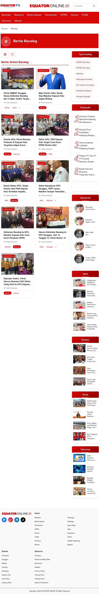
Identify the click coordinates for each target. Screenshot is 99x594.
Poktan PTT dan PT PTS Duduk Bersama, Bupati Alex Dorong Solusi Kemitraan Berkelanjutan (87, 158)
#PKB (50, 154)
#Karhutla (79, 73)
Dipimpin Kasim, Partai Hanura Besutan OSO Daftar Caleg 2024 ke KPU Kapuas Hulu (17, 281)
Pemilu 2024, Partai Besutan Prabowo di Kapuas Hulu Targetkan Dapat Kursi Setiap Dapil (17, 142)
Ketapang (5, 571)
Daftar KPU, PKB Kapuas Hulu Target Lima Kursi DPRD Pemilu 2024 (51, 142)
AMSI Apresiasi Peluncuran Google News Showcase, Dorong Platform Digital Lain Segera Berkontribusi (91, 458)
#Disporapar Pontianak (84, 79)
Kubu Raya (6, 578)
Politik (85, 14)
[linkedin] (16, 519)
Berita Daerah (34, 14)
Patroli (69, 537)
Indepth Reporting (73, 541)
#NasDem (50, 200)
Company (38, 555)
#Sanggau (50, 247)
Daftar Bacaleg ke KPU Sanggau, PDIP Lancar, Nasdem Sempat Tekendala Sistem (51, 188)
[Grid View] (5, 54)
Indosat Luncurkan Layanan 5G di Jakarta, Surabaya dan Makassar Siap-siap (92, 491)
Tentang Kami (39, 575)
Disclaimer (38, 563)
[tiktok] (23, 519)
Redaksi (37, 567)
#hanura (16, 293)
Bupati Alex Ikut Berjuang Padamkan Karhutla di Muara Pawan (87, 171)
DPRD (64, 14)
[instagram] (10, 519)
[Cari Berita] (94, 6)
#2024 (14, 108)
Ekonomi (6, 20)
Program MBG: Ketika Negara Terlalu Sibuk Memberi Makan (90, 259)
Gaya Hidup (71, 525)
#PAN (6, 200)
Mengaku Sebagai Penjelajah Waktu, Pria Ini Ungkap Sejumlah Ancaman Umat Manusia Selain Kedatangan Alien (92, 480)
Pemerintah (51, 14)
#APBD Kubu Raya (83, 62)
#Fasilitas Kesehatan (83, 91)
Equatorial (70, 533)
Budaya (70, 544)
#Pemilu (7, 108)
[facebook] (4, 519)
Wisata (18, 20)
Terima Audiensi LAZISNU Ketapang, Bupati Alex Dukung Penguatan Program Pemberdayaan (86, 145)
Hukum (74, 14)
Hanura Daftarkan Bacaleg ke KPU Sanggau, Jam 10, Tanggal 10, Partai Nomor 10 (52, 235)
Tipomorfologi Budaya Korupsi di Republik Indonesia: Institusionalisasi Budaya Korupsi (93, 327)
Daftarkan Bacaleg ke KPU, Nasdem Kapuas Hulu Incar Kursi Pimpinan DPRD (17, 235)
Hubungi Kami (39, 578)
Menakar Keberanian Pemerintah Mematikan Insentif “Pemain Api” (91, 293)
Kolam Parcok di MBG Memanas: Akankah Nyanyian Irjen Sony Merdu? (90, 246)
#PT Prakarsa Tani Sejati (85, 85)
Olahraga (70, 521)
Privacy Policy (40, 571)
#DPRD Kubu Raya (83, 68)
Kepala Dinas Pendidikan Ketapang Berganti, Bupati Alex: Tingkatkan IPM (87, 132)
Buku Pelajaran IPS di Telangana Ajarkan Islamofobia (92, 436)
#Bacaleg (42, 108)
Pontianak (5, 555)
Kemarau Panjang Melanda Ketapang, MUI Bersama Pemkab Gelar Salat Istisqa (87, 119)
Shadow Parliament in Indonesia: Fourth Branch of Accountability (92, 304)
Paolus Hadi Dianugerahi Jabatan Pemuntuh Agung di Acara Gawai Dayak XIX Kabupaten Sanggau (91, 381)
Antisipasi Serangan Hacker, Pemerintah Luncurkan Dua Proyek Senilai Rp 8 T (92, 469)
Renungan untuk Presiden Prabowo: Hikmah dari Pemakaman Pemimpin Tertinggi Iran (90, 208)
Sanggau (5, 559)
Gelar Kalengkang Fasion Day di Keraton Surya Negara (92, 370)
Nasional (19, 14)
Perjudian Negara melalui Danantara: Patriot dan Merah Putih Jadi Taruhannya (90, 221)
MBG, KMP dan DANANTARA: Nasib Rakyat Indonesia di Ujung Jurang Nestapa (90, 233)
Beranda (6, 14)
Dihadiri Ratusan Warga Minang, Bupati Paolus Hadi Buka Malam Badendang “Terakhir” (92, 348)
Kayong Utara (6, 582)
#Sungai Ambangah (83, 96)
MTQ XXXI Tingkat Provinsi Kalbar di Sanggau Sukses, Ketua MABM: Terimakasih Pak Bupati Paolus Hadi (92, 359)
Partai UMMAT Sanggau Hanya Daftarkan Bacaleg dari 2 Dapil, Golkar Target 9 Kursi (17, 96)
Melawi (4, 563)
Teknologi (70, 517)
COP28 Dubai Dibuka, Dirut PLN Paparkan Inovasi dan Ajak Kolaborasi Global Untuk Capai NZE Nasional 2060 (92, 403)
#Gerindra (17, 154)
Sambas (5, 567)
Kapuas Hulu (6, 575)
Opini (69, 529)
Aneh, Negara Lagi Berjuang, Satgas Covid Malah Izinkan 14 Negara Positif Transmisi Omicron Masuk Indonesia (92, 425)
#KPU (41, 200)
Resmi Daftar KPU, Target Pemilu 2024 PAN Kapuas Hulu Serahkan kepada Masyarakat (16, 188)
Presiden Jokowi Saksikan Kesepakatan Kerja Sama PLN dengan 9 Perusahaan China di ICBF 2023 (92, 414)
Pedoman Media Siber (42, 559)
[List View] (12, 54)
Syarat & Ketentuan (41, 582)
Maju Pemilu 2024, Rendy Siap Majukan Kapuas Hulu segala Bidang (51, 96)
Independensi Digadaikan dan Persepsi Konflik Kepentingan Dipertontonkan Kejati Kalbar (92, 282)
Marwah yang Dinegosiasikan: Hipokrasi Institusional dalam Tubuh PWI (92, 315)
